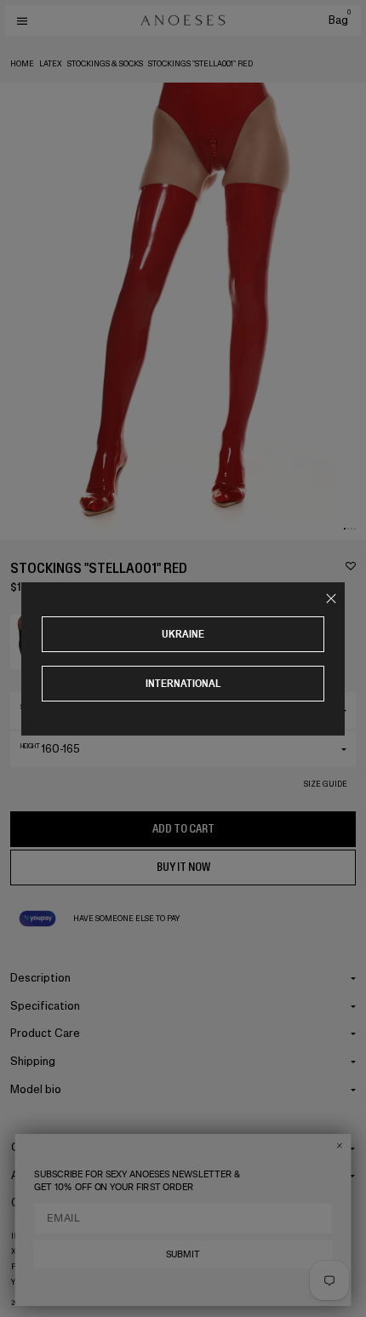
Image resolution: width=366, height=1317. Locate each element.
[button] (345, 529)
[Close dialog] (339, 1145)
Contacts (35, 1202)
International (183, 683)
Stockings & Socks (105, 64)
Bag (340, 20)
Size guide (325, 784)
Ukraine (183, 633)
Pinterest (32, 1267)
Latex (50, 64)
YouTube (29, 1282)
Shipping (32, 1061)
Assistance (40, 1175)
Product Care (45, 1033)
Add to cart (183, 828)
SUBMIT (182, 1254)
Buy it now (183, 867)
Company (35, 1147)
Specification (45, 1005)
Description (40, 977)
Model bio (35, 1089)
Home (22, 64)
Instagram (33, 1236)
